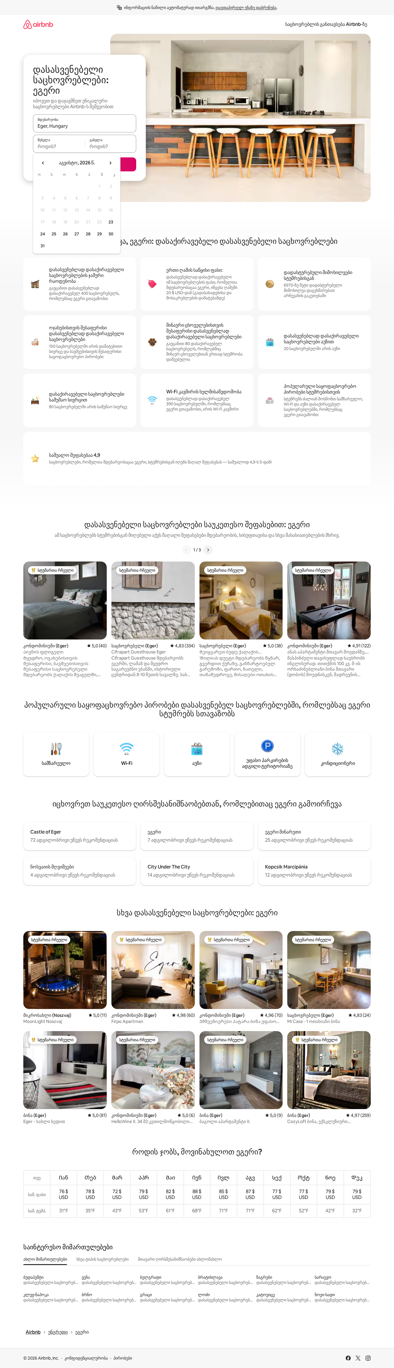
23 (110, 222)
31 (43, 245)
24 (42, 234)
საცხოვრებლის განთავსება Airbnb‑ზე (326, 24)
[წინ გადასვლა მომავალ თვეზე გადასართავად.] (110, 163)
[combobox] (85, 125)
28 (88, 234)
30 (110, 234)
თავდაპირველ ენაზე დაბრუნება (246, 7)
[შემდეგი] (208, 550)
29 (99, 234)
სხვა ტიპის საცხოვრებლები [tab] (102, 1259)
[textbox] (59, 146)
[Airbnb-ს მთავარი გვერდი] (38, 24)
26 (65, 234)
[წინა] (186, 550)
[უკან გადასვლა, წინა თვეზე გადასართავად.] (43, 163)
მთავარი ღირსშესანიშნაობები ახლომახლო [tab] (180, 1259)
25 (54, 234)
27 (76, 234)
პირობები (122, 1358)
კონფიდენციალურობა (86, 1358)
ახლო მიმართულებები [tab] (45, 1259)
